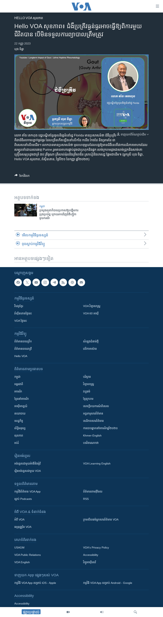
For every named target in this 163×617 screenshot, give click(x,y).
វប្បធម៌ (86, 391)
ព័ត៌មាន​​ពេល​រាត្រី (23, 349)
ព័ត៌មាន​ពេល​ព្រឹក (23, 341)
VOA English (22, 562)
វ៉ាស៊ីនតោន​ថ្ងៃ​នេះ (23, 313)
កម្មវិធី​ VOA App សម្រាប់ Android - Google (107, 583)
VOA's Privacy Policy (96, 547)
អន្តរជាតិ (18, 384)
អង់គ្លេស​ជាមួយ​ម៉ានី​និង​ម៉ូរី (27, 463)
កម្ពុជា (42, 206)
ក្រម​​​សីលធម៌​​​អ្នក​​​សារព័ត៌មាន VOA (100, 519)
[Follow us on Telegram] (54, 282)
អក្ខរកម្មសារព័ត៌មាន (93, 413)
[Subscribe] (81, 282)
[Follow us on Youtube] (36, 282)
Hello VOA (20, 356)
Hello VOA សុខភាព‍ (28, 18)
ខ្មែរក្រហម (88, 399)
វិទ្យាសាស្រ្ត (88, 384)
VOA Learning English (97, 463)
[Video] (68, 612)
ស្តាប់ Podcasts (23, 499)
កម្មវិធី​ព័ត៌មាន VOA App (27, 491)
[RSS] (63, 282)
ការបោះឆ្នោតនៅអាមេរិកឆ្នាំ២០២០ (100, 428)
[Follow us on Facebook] (18, 282)
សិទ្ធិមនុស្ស (19, 428)
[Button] (22, 176)
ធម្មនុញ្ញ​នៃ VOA (22, 527)
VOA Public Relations (27, 555)
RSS (86, 499)
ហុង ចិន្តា (19, 49)
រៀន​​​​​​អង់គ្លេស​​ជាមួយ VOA (27, 471)
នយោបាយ (19, 413)
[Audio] (102, 612)
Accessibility (90, 555)
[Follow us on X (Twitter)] (27, 282)
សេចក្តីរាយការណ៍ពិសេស (96, 406)
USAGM (19, 547)
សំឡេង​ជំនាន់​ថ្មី (91, 341)
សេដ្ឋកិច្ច (18, 421)
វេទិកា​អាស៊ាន (90, 349)
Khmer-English (92, 435)
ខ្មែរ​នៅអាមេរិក (21, 399)
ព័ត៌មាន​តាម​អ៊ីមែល (92, 491)
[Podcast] (72, 282)
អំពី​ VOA (19, 519)
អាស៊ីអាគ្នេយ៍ (20, 406)
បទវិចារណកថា (91, 443)
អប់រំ (16, 443)
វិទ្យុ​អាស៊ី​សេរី (89, 562)
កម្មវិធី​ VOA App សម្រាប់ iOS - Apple (35, 583)
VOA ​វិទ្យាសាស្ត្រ (91, 306)
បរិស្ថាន (87, 377)
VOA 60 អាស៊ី (91, 313)
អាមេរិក (18, 391)
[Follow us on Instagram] (45, 282)
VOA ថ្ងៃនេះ (20, 321)
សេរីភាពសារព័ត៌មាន (93, 421)
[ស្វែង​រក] (135, 612)
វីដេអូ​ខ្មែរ (18, 306)
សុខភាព (18, 435)
